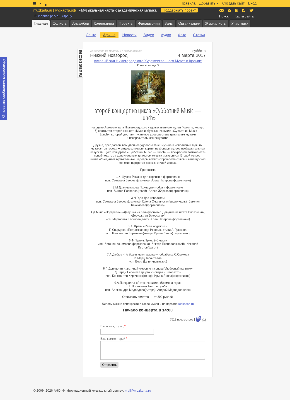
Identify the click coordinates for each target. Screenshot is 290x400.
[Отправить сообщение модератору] (3, 88)
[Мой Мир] (80, 65)
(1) (204, 319)
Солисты (60, 23)
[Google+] (80, 70)
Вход (252, 3)
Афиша (109, 35)
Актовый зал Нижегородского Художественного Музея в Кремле (148, 61)
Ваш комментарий (113, 338)
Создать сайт (233, 3)
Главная (41, 23)
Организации (189, 23)
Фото (182, 35)
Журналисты (216, 23)
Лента (91, 35)
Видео (148, 35)
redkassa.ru (186, 304)
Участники (240, 23)
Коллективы (104, 23)
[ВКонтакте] (80, 52)
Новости (129, 35)
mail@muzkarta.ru (138, 390)
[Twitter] (80, 61)
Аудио (166, 35)
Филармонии (149, 23)
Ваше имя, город (113, 326)
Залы (169, 23)
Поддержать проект (179, 10)
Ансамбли (80, 23)
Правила (188, 3)
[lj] (80, 75)
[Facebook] (80, 56)
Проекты (126, 23)
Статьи (199, 35)
